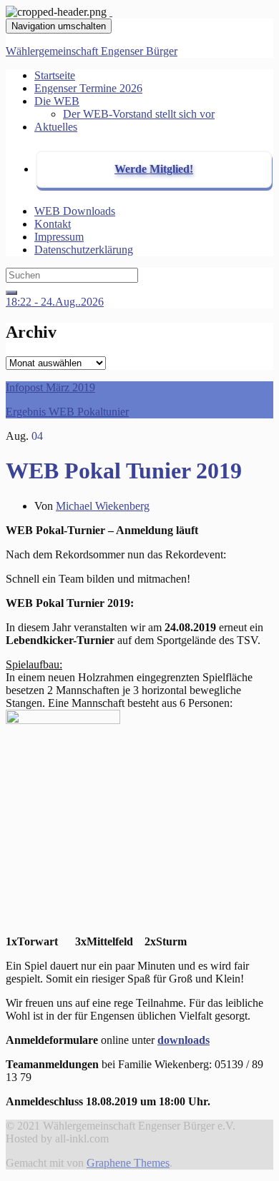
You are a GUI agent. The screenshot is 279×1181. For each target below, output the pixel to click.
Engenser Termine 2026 (88, 88)
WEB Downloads (74, 211)
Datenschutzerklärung (83, 249)
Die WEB (56, 101)
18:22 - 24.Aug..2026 (55, 302)
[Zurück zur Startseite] (110, 12)
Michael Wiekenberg (103, 506)
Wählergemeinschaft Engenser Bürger (91, 51)
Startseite (54, 75)
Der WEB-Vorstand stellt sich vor (139, 114)
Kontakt (52, 224)
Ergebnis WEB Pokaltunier (67, 412)
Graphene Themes (128, 1163)
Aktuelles (55, 127)
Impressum (59, 237)
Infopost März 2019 (50, 387)
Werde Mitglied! (153, 169)
